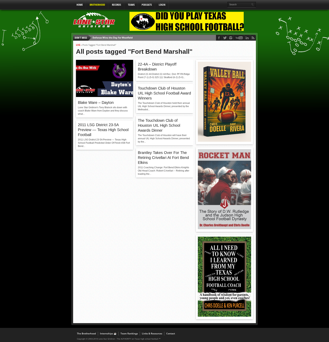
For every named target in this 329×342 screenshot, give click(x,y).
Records (116, 4)
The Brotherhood (86, 333)
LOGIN (162, 4)
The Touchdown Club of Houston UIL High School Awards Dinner (159, 125)
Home (80, 4)
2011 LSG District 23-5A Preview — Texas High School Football (103, 130)
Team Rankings (129, 333)
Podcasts (147, 4)
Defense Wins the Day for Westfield (113, 37)
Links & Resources (152, 333)
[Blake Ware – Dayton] (104, 96)
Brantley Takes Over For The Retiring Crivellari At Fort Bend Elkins (163, 158)
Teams (131, 4)
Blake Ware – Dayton (96, 102)
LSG (78, 44)
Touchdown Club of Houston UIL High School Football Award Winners (164, 93)
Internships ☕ (108, 333)
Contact (170, 333)
